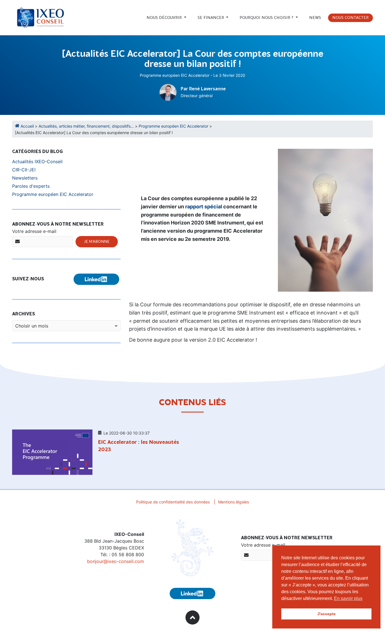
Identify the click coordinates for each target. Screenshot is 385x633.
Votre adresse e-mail (34, 231)
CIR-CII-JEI (24, 170)
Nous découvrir (165, 18)
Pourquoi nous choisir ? (267, 18)
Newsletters (24, 178)
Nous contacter (350, 18)
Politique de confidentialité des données (173, 501)
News (315, 18)
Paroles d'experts (31, 186)
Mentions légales (233, 501)
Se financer (211, 18)
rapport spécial (203, 206)
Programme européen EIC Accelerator (174, 75)
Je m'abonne (96, 242)
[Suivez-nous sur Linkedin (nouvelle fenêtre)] (96, 279)
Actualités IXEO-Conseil (37, 161)
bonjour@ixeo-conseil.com (115, 561)
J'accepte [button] (326, 614)
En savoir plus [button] (348, 598)
